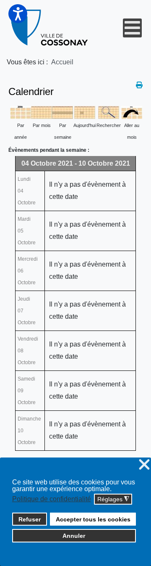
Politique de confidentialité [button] (51, 499)
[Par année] (20, 112)
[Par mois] (41, 112)
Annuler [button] (73, 535)
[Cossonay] (49, 27)
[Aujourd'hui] (84, 112)
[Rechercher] (108, 112)
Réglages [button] (113, 499)
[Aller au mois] (131, 112)
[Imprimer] (139, 85)
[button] (17, 13)
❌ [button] (144, 464)
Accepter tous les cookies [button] (93, 519)
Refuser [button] (29, 519)
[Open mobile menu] (132, 28)
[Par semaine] (62, 112)
